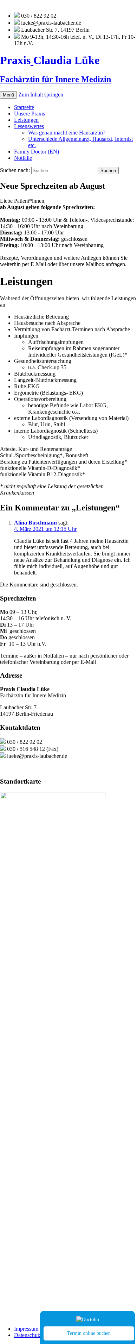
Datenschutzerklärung (38, 1335)
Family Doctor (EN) (36, 152)
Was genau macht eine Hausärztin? (66, 133)
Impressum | (27, 1329)
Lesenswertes (29, 126)
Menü (8, 95)
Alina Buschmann (35, 523)
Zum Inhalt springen (40, 95)
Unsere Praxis (29, 114)
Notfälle (23, 158)
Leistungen (26, 120)
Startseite (24, 107)
